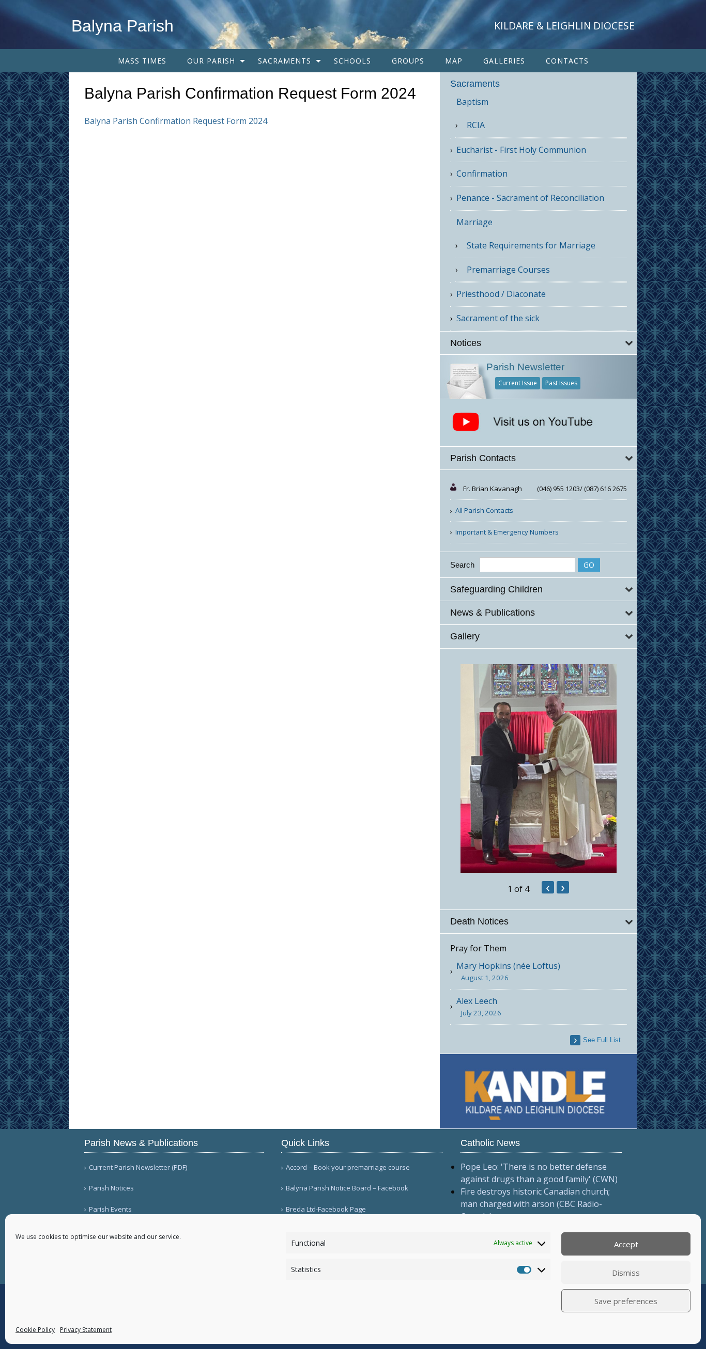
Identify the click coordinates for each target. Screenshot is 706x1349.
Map (454, 61)
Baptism (472, 101)
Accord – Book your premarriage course (348, 1167)
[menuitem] (142, 60)
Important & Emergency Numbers (507, 532)
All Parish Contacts (484, 510)
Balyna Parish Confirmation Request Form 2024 (175, 121)
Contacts (567, 61)
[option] (539, 768)
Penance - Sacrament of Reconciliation (530, 197)
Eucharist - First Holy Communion (521, 149)
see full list (602, 1040)
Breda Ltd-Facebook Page (326, 1209)
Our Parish (211, 61)
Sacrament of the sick (498, 318)
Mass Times (142, 61)
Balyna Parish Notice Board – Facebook (347, 1188)
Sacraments (284, 61)
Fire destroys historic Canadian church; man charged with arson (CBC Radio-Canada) (535, 1204)
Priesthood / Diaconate (501, 294)
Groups (408, 61)
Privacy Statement (86, 1329)
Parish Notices (111, 1188)
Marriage (474, 222)
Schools (352, 61)
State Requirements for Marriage (531, 245)
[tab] (539, 343)
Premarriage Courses (508, 269)
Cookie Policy (35, 1329)
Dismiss (626, 1272)
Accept (626, 1244)
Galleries (504, 61)
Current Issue (517, 383)
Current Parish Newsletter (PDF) (138, 1167)
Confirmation (482, 173)
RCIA (476, 125)
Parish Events (110, 1209)
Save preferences (625, 1301)
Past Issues (561, 383)
